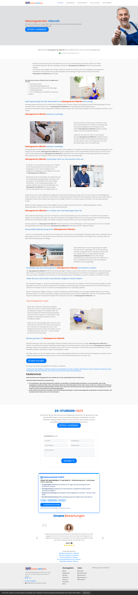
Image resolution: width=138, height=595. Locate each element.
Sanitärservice (70, 3)
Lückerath (70, 369)
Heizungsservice (82, 3)
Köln (64, 584)
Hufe (51, 369)
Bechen (58, 371)
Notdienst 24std (83, 573)
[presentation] (37, 538)
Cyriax (49, 371)
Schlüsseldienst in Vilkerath (69, 557)
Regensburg (66, 573)
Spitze (67, 371)
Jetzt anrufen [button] (37, 360)
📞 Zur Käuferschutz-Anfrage (51, 504)
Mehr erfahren (77, 593)
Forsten (90, 369)
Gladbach (41, 369)
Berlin (64, 571)
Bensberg (103, 369)
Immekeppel (29, 371)
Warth (72, 371)
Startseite (61, 3)
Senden (68, 460)
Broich (55, 369)
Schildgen (76, 369)
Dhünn (54, 371)
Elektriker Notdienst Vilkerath (69, 561)
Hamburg (65, 577)
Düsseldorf (66, 581)
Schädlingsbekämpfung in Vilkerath (69, 559)
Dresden (65, 579)
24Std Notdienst (95, 3)
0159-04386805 (107, 3)
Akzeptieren (86, 593)
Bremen (65, 575)
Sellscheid (37, 371)
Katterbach (96, 369)
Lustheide (47, 369)
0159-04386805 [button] (37, 29)
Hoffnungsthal (62, 369)
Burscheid (34, 369)
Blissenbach (77, 371)
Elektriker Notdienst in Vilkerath (69, 553)
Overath (28, 369)
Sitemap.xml (82, 579)
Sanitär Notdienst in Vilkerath (69, 555)
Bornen (63, 371)
